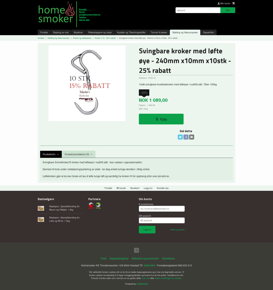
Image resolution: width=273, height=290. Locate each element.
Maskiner (78, 32)
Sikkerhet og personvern (145, 258)
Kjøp (163, 119)
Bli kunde (121, 188)
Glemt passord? (177, 229)
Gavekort (134, 188)
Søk (228, 10)
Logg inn (148, 188)
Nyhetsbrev (168, 258)
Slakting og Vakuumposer (185, 32)
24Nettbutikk (142, 283)
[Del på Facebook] (185, 137)
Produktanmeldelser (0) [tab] (77, 154)
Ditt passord (145, 215)
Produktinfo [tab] (49, 154)
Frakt (103, 258)
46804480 (149, 265)
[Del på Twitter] (180, 137)
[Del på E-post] (191, 137)
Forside (44, 32)
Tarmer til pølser (159, 32)
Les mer (146, 278)
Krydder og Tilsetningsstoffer (131, 32)
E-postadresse (146, 204)
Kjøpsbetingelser (118, 258)
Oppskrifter (208, 32)
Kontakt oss (163, 188)
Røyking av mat (61, 32)
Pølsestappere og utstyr (100, 32)
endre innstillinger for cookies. (168, 278)
